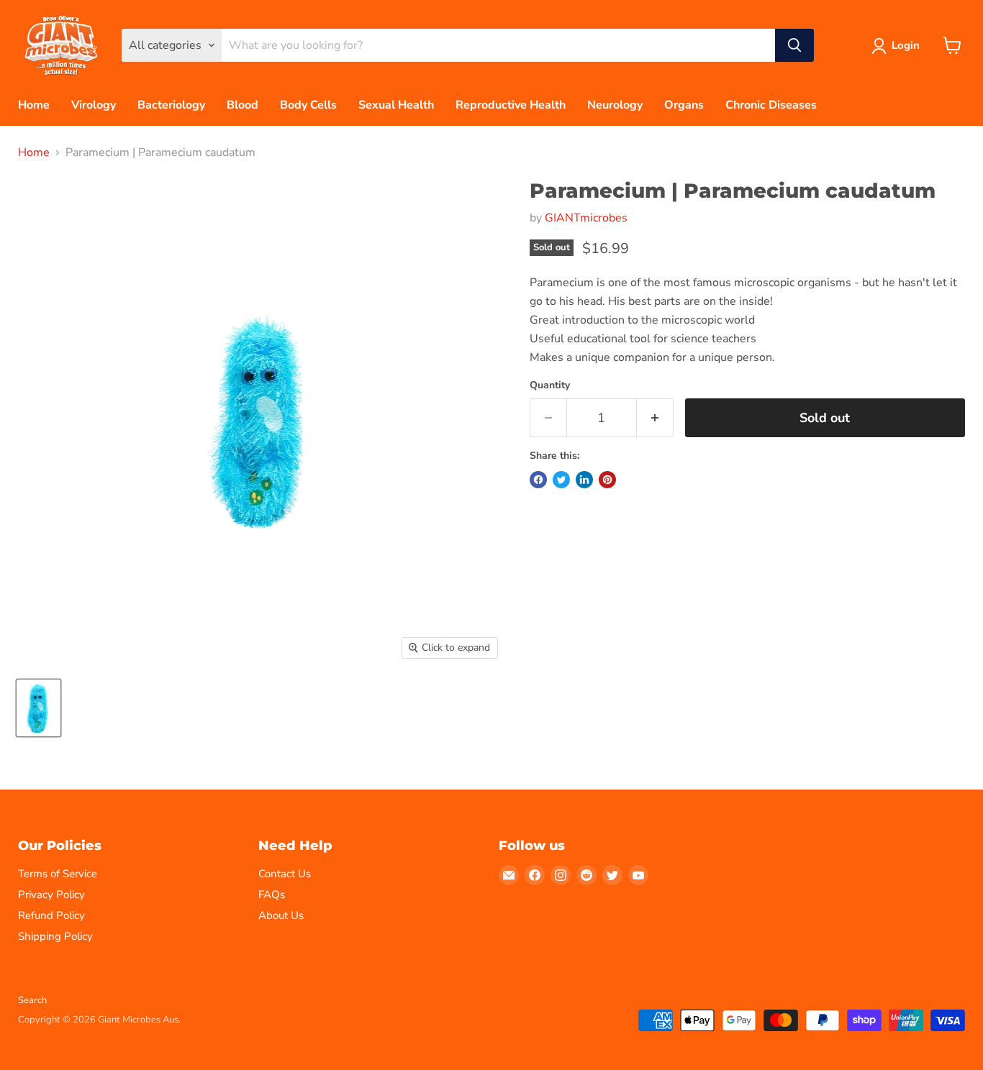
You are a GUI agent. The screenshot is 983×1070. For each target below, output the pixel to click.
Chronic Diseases (771, 105)
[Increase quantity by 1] (655, 418)
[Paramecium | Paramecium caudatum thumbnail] (38, 708)
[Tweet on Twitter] (561, 479)
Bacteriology (171, 105)
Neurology (615, 105)
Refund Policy (51, 915)
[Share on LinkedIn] (584, 479)
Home (34, 105)
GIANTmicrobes (586, 218)
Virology (93, 105)
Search (32, 1000)
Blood (242, 105)
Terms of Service (57, 873)
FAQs (271, 894)
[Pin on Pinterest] (607, 479)
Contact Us (284, 873)
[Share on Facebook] (538, 479)
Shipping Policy (55, 936)
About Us (281, 915)
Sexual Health (396, 105)
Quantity (550, 385)
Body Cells (308, 105)
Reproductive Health (511, 105)
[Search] (794, 45)
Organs (684, 105)
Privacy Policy (51, 894)
